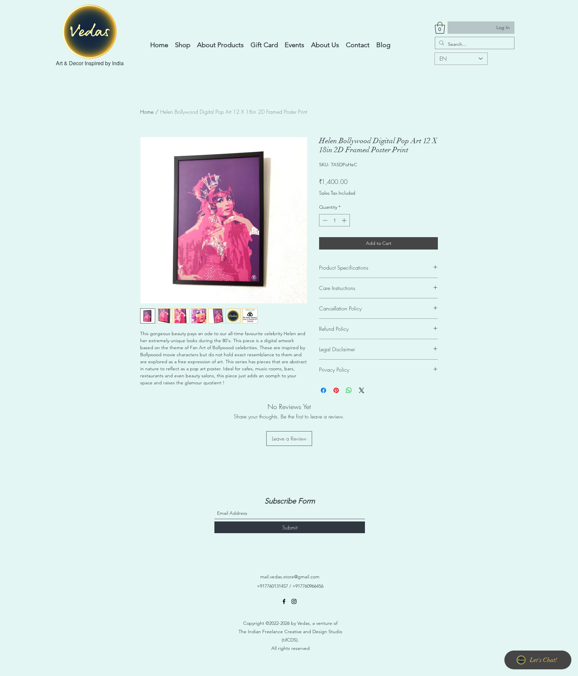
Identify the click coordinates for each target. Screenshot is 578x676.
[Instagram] (294, 601)
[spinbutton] (334, 220)
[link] (440, 28)
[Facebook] (284, 601)
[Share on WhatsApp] (349, 390)
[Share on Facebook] (323, 390)
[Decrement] (324, 220)
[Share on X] (362, 390)
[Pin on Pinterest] (336, 390)
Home (147, 111)
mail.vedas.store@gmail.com (289, 577)
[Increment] (345, 220)
